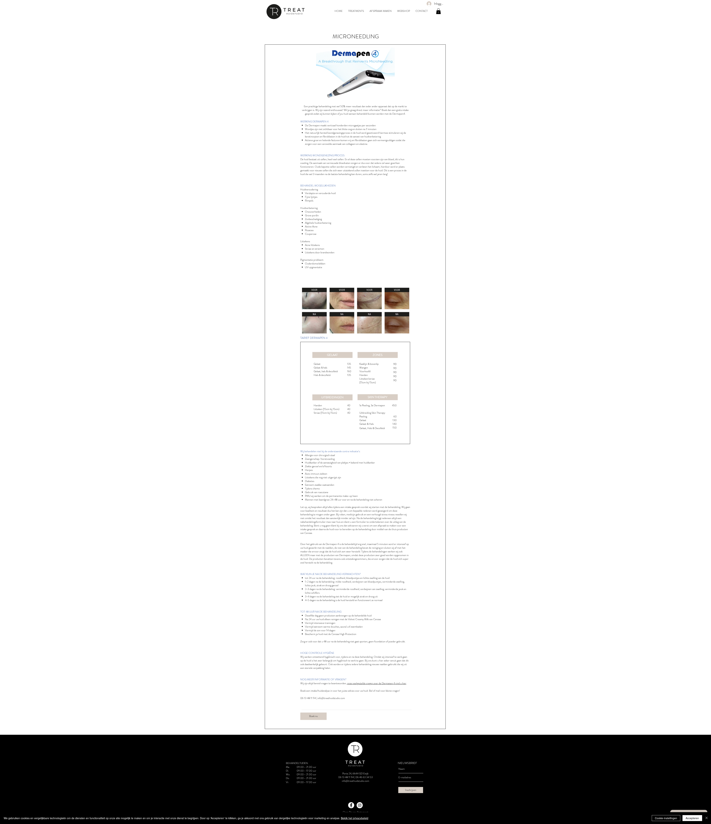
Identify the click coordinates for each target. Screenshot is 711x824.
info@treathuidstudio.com (331, 698)
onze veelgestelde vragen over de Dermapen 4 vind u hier (376, 683)
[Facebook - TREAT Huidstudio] (351, 805)
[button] (438, 11)
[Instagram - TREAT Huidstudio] (360, 805)
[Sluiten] (706, 818)
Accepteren (692, 818)
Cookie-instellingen (666, 818)
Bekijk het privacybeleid (354, 818)
